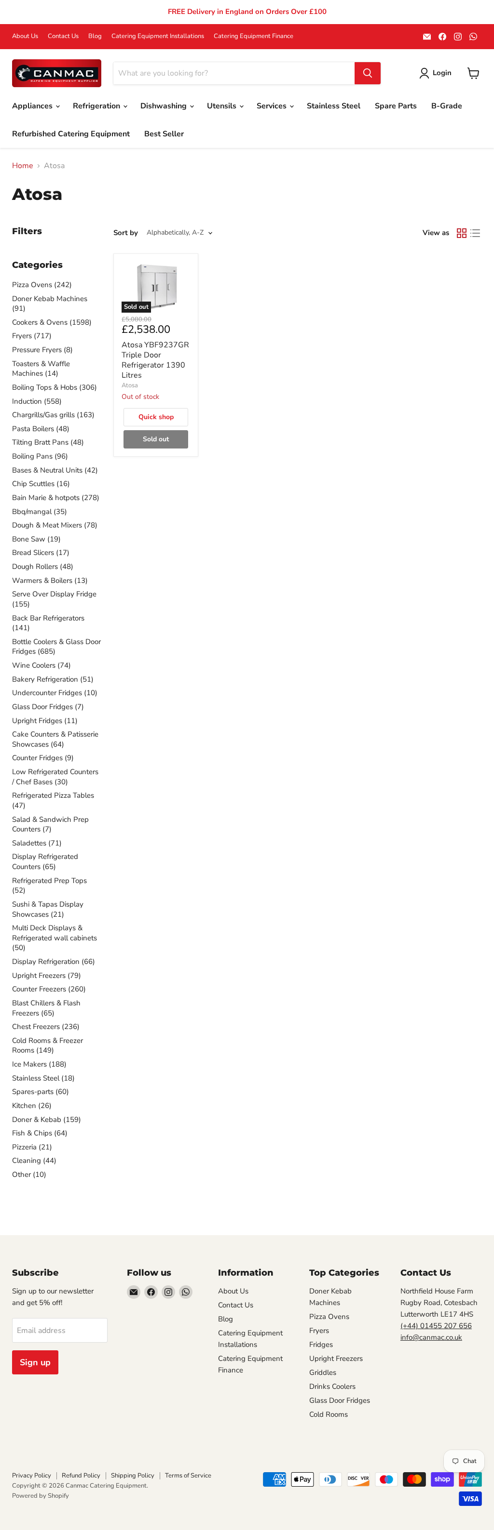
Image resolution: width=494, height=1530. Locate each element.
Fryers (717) (32, 336)
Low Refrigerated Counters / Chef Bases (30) (55, 777)
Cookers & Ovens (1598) (52, 322)
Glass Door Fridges (339, 1400)
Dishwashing (164, 106)
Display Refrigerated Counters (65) (45, 861)
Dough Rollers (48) (42, 566)
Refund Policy (81, 1475)
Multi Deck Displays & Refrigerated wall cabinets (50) (54, 937)
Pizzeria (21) (32, 1147)
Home (22, 165)
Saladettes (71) (37, 843)
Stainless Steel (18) (43, 1078)
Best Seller (164, 134)
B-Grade (446, 106)
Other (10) (29, 1174)
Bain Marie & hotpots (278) (55, 497)
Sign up (35, 1362)
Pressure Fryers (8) (42, 350)
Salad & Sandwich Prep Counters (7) (50, 824)
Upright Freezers (336, 1358)
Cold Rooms (328, 1414)
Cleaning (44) (34, 1160)
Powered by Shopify (40, 1495)
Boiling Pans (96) (40, 456)
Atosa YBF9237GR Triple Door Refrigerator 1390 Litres (155, 360)
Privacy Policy (31, 1475)
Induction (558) (37, 401)
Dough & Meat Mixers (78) (54, 525)
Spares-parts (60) (40, 1091)
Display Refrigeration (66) (53, 961)
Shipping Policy (132, 1475)
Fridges (321, 1344)
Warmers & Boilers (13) (50, 580)
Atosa (130, 385)
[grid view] (461, 233)
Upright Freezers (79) (46, 975)
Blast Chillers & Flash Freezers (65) (46, 1008)
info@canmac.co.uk (431, 1337)
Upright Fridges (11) (45, 720)
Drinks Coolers (332, 1386)
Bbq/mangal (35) (39, 511)
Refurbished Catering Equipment (71, 134)
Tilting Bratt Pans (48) (48, 442)
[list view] (475, 233)
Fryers (319, 1330)
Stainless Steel (333, 106)
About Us (25, 36)
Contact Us (63, 36)
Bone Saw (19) (36, 539)
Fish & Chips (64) (40, 1133)
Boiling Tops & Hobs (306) (54, 387)
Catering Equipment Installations (157, 36)
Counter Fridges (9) (43, 758)
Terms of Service (188, 1475)
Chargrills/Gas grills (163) (53, 415)
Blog (95, 36)
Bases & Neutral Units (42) (55, 470)
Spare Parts (396, 106)
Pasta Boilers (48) (40, 429)
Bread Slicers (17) (40, 552)
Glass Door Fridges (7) (48, 707)
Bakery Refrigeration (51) (53, 679)
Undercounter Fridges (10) (54, 693)
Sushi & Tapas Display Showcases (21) (47, 909)
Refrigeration (97, 106)
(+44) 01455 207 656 (436, 1326)
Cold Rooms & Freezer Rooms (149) (47, 1045)
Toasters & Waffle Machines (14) (41, 369)
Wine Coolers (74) (41, 665)
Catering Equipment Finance (253, 36)
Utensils (222, 106)
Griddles (322, 1372)
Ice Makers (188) (39, 1064)
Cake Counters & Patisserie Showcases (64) (55, 739)
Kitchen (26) (32, 1105)
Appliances (33, 106)
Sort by (125, 233)
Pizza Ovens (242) (42, 285)
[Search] (368, 73)
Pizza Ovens (329, 1316)
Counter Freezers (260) (49, 989)
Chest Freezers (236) (46, 1026)
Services (272, 106)
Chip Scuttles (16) (41, 483)
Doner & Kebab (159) (46, 1119)
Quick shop (156, 417)
